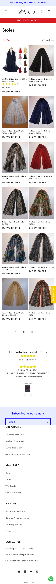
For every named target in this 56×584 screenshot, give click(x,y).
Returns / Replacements (17, 517)
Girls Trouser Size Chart (17, 454)
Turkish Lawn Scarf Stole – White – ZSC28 (14, 132)
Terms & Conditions (15, 511)
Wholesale (10, 486)
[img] (28, 356)
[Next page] (40, 332)
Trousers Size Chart (15, 434)
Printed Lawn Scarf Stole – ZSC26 (14, 177)
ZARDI (31, 582)
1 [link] (16, 332)
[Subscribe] (47, 421)
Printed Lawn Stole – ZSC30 (41, 267)
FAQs (8, 479)
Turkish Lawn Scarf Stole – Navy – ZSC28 (40, 132)
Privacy (9, 531)
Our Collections (13, 492)
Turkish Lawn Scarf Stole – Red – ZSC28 (40, 177)
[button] (6, 11)
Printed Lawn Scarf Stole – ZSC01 (14, 223)
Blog (7, 472)
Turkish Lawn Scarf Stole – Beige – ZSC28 (14, 314)
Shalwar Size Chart (15, 441)
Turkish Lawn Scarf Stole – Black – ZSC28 (40, 80)
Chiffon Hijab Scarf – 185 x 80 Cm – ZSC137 (14, 80)
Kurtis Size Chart (13, 447)
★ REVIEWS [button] (53, 294)
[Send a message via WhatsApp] (51, 579)
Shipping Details (13, 524)
